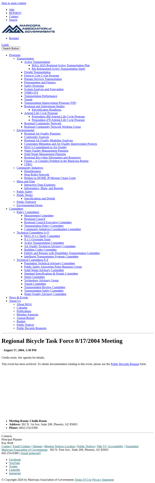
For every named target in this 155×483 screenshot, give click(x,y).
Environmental (25, 130)
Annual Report (25, 318)
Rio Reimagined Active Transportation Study (58, 68)
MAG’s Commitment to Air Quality (45, 147)
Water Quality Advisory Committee (45, 294)
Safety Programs (34, 85)
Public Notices (25, 324)
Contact (13, 16)
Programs (14, 55)
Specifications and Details (39, 198)
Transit (28, 99)
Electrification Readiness (46, 109)
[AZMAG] (28, 31)
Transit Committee (35, 283)
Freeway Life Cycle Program (41, 75)
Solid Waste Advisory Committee (44, 270)
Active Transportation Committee (44, 242)
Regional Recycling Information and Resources (52, 157)
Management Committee (38, 215)
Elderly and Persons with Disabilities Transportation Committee (62, 253)
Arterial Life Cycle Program (41, 113)
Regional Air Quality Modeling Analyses (48, 140)
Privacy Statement (103, 479)
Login (5, 44)
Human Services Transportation (43, 79)
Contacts (7, 436)
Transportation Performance (40, 96)
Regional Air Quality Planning (42, 133)
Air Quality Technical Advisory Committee (50, 246)
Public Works (25, 195)
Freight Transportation (37, 72)
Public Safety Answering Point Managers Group (53, 266)
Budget (21, 321)
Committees (16, 208)
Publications (24, 311)
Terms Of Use (83, 479)
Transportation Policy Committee (44, 225)
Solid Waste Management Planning (45, 154)
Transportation (25, 58)
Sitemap (37, 446)
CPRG (28, 164)
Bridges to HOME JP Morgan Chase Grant (50, 178)
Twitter (13, 466)
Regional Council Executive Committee (48, 222)
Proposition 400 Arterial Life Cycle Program (58, 116)
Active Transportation (37, 62)
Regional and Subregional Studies (44, 106)
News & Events (18, 297)
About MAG (24, 304)
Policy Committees (28, 212)
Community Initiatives (30, 167)
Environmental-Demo (30, 205)
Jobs (11, 9)
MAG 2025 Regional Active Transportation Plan (61, 65)
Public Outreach (26, 201)
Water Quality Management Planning (46, 150)
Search (13, 19)
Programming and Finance (40, 82)
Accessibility (115, 446)
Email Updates (21, 446)
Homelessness (32, 171)
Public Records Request (125, 364)
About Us (15, 300)
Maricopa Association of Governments (24, 449)
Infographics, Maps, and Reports (43, 188)
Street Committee (34, 277)
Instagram (15, 473)
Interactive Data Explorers (39, 184)
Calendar (22, 307)
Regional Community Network (42, 123)
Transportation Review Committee (44, 287)
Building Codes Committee (40, 249)
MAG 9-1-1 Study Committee (42, 236)
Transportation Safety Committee (44, 290)
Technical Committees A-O (33, 232)
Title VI (101, 446)
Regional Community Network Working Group (52, 126)
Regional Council (34, 219)
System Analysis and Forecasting (44, 89)
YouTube (14, 463)
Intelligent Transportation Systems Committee (51, 256)
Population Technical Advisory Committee (49, 263)
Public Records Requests (31, 328)
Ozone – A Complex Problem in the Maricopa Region (56, 161)
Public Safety (25, 191)
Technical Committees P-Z (32, 260)
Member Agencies (27, 314)
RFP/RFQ (15, 13)
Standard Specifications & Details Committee (51, 273)
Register (14, 38)
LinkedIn (14, 469)
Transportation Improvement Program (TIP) (50, 102)
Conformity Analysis (36, 137)
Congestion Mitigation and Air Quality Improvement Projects (60, 143)
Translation (132, 446)
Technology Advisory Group (41, 280)
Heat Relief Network (36, 174)
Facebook (15, 459)
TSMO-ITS (31, 92)
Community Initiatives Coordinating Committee (52, 229)
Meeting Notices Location (59, 446)
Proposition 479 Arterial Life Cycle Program (58, 120)
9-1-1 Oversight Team (37, 239)
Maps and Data (26, 181)
